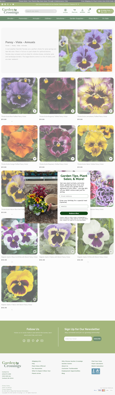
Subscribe (74, 213)
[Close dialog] (88, 174)
